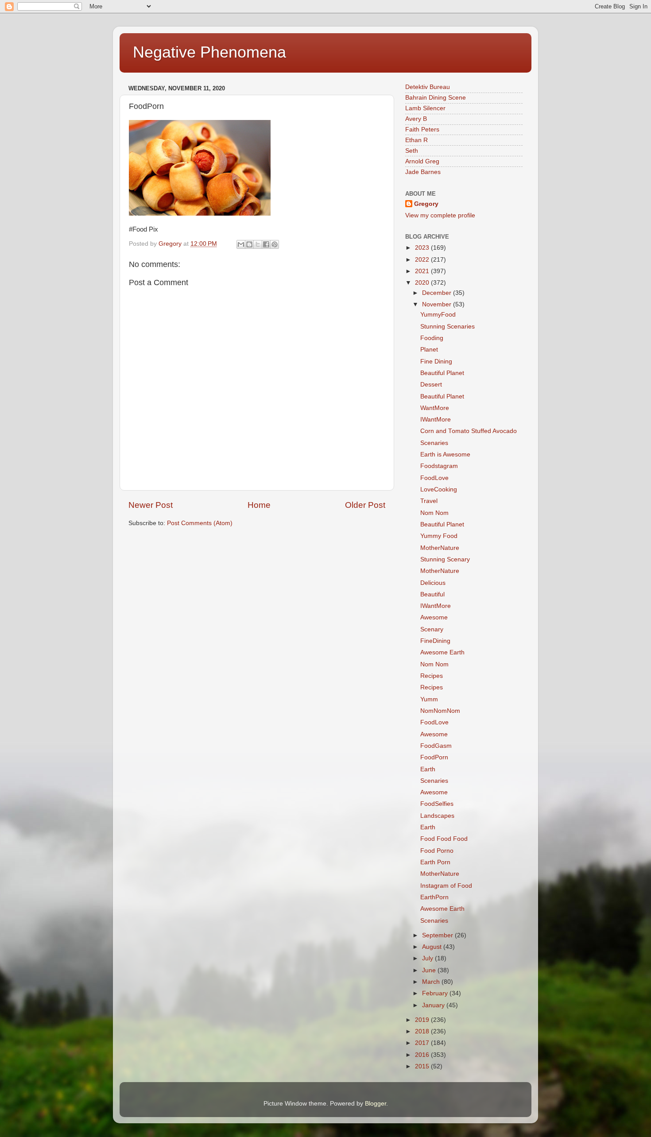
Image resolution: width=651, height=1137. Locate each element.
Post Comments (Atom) (199, 523)
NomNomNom (440, 711)
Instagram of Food (446, 885)
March (432, 981)
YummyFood (438, 314)
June (430, 970)
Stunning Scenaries (447, 326)
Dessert (431, 384)
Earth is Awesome (445, 454)
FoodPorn (434, 757)
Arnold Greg (422, 161)
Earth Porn (435, 862)
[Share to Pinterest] (274, 244)
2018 (423, 1031)
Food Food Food (444, 838)
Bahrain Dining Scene (435, 97)
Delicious (433, 583)
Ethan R (416, 140)
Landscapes (437, 815)
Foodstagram (439, 466)
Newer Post (150, 505)
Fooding (431, 338)
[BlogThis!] (249, 244)
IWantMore (435, 419)
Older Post (365, 505)
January (434, 1005)
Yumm (429, 699)
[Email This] (240, 244)
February (436, 993)
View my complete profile (440, 215)
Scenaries (434, 443)
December (437, 293)
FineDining (435, 641)
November (437, 304)
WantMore (434, 408)
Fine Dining (436, 361)
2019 (423, 1020)
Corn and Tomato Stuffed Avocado (468, 431)
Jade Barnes (423, 172)
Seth (411, 150)
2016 (423, 1055)
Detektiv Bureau (427, 87)
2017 (423, 1043)
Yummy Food (438, 536)
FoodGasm (436, 746)
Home (259, 505)
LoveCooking (438, 489)
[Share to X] (257, 244)
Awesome (434, 617)
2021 (423, 271)
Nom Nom (434, 513)
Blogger (375, 1103)
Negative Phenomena (209, 52)
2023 (423, 247)
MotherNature (439, 548)
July (428, 958)
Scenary (431, 629)
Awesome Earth (442, 652)
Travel (429, 501)
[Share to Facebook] (266, 244)
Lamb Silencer (425, 108)
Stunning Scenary (445, 559)
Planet (429, 349)
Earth (427, 769)
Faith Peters (422, 129)
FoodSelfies (436, 804)
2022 (423, 259)
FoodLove (434, 478)
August (432, 947)
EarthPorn (434, 897)
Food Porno (436, 850)
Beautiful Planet (442, 373)
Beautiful (432, 594)
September (438, 935)
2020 (423, 282)
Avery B (416, 119)
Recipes (431, 676)
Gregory (426, 204)
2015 (423, 1066)
